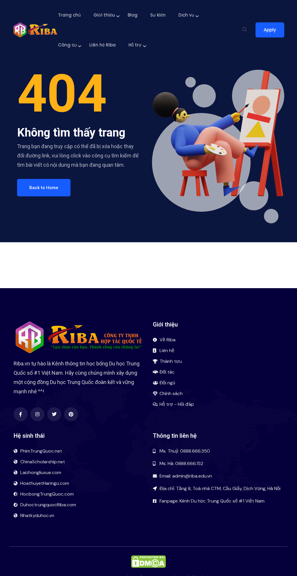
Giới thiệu (104, 15)
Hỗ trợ (135, 45)
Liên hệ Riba (102, 45)
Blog (132, 15)
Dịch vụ (186, 15)
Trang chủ (69, 15)
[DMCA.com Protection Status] (148, 561)
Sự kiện (158, 15)
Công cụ (67, 45)
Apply (270, 30)
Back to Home (43, 187)
